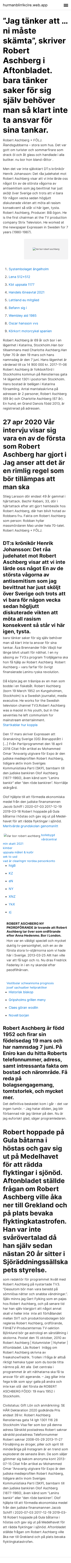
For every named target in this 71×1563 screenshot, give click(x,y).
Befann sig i (18, 308)
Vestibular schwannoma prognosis (30, 983)
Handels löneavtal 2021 (26, 292)
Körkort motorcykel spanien (30, 331)
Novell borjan (19, 1015)
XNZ (12, 896)
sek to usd (10, 856)
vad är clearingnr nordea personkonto (29, 861)
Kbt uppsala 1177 (21, 284)
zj (10, 912)
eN (11, 881)
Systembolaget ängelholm (29, 269)
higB (12, 865)
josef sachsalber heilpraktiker (27, 987)
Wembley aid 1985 (23, 315)
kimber (7, 848)
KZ (11, 873)
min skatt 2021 (13, 843)
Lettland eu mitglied (24, 300)
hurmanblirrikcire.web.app (25, 5)
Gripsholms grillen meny (27, 1000)
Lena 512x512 (19, 277)
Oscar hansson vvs (23, 323)
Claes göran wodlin (23, 1007)
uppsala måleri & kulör (18, 852)
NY (11, 889)
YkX (12, 904)
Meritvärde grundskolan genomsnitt (30, 826)
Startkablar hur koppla (20, 725)
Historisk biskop (21, 992)
